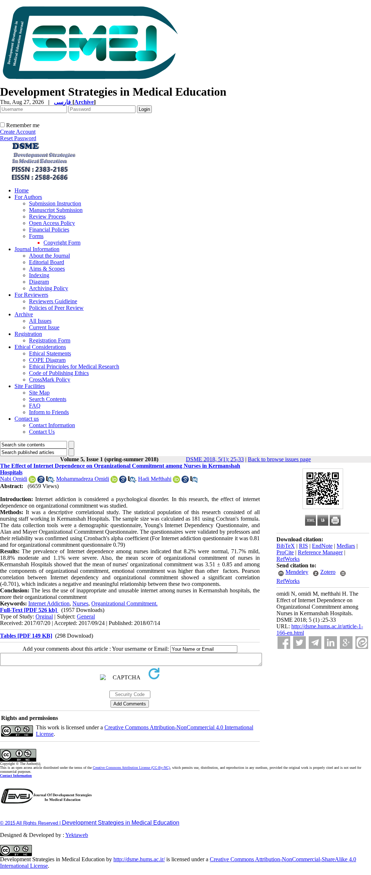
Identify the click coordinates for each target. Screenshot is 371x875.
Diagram (39, 282)
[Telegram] (315, 642)
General (86, 616)
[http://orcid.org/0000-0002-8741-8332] (176, 481)
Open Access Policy (52, 223)
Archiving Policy (48, 288)
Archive (23, 314)
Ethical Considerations (40, 347)
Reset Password (18, 138)
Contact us (26, 419)
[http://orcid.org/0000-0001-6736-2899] (114, 481)
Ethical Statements (50, 353)
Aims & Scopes (47, 269)
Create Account (18, 132)
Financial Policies (49, 229)
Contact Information (52, 425)
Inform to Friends (49, 412)
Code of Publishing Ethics (59, 373)
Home (21, 190)
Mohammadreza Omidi (82, 479)
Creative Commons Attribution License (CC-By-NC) (131, 768)
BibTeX (285, 546)
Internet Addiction (49, 603)
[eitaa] (361, 642)
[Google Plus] (346, 642)
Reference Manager (320, 552)
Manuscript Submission (56, 210)
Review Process (47, 216)
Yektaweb (76, 835)
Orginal (44, 616)
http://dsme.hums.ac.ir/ (139, 859)
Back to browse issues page (279, 459)
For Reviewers (31, 295)
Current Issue (44, 327)
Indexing (39, 275)
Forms (36, 236)
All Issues (40, 321)
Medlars (346, 546)
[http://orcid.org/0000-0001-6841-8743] (32, 481)
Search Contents (47, 399)
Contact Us (42, 432)
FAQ (35, 406)
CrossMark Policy (49, 379)
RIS (303, 546)
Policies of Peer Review (56, 308)
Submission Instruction (55, 203)
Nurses (80, 603)
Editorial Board (46, 262)
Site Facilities (29, 386)
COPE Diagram (47, 360)
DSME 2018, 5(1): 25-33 (215, 459)
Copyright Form (61, 242)
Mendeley (296, 572)
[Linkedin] (330, 642)
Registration (28, 334)
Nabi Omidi (13, 479)
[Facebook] (284, 642)
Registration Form (49, 340)
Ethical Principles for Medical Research (74, 366)
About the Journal (49, 256)
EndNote (322, 546)
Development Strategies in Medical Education (120, 823)
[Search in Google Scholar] (41, 481)
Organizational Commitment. (124, 603)
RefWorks (288, 559)
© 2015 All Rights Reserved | (31, 823)
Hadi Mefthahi (154, 479)
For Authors (28, 197)
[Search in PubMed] (49, 481)
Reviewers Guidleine (53, 301)
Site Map (39, 392)
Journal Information (36, 249)
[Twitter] (299, 642)
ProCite (285, 552)
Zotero (327, 572)
